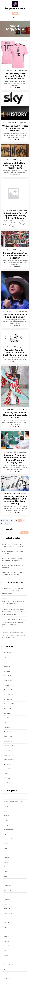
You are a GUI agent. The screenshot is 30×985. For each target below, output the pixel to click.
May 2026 (7, 666)
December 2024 (8, 745)
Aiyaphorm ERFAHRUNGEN (9, 620)
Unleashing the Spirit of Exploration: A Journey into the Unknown (15, 215)
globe (5, 876)
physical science (9, 941)
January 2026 (8, 685)
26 (16, 520)
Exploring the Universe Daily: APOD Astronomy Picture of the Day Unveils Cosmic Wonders (14, 612)
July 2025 (7, 713)
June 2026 (7, 662)
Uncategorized (8, 964)
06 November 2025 (11, 160)
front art (6, 867)
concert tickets (8, 829)
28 (23, 520)
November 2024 (8, 750)
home (5, 904)
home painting (8, 913)
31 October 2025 (10, 452)
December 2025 (8, 690)
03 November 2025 (11, 311)
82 (1, 523)
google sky (7, 895)
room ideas (7, 946)
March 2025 (7, 732)
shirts (6, 950)
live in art (7, 918)
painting (6, 932)
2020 (5, 797)
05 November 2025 (11, 210)
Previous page (5, 520)
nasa (5, 927)
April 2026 (7, 671)
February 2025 (8, 736)
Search (9, 529)
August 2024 (8, 764)
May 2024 (7, 778)
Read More (14, 54)
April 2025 (7, 727)
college (6, 825)
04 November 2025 (11, 250)
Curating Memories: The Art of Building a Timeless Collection (15, 255)
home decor (7, 908)
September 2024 (9, 759)
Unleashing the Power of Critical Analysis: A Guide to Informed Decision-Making (15, 500)
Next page (7, 523)
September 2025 (9, 704)
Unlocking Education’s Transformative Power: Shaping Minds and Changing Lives (15, 459)
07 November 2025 (11, 123)
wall (5, 969)
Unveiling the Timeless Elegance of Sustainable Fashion (15, 415)
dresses (6, 843)
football (6, 862)
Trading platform (6, 599)
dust (5, 848)
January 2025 (8, 741)
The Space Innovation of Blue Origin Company (15, 315)
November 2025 (8, 694)
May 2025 (7, 722)
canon (6, 806)
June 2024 (7, 773)
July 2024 (7, 769)
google (6, 881)
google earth (8, 885)
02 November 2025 (11, 347)
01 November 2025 (11, 410)
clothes (6, 820)
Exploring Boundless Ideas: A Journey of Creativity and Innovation (15, 352)
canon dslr (7, 811)
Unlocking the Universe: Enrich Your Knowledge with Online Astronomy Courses (13, 591)
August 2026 (7, 652)
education (7, 857)
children (6, 815)
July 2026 (7, 657)
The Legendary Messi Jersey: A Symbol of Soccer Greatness (15, 76)
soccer (6, 955)
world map (7, 978)
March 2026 (7, 676)
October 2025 (8, 699)
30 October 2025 (10, 493)
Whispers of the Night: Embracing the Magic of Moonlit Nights (15, 165)
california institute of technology (13, 801)
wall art (6, 974)
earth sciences (8, 853)
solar (5, 960)
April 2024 (7, 783)
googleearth (7, 899)
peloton (6, 936)
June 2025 (7, 718)
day (5, 834)
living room (7, 922)
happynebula (23, 70)
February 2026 (8, 680)
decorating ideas (9, 839)
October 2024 (8, 755)
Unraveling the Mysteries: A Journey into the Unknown (15, 128)
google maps (8, 890)
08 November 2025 (11, 71)
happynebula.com (15, 8)
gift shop (6, 871)
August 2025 (7, 708)
